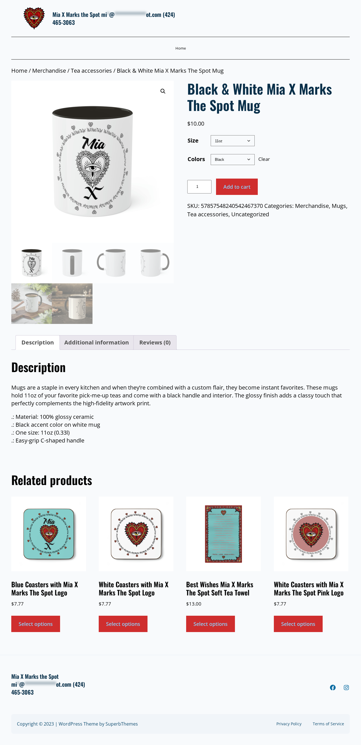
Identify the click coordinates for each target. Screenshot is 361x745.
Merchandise (49, 70)
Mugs (339, 206)
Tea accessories (91, 70)
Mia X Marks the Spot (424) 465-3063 (113, 18)
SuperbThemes (121, 724)
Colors (196, 159)
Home (180, 48)
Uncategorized (250, 214)
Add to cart (236, 186)
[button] (163, 91)
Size (193, 140)
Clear (264, 159)
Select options (36, 624)
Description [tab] (37, 342)
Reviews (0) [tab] (155, 342)
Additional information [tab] (96, 342)
